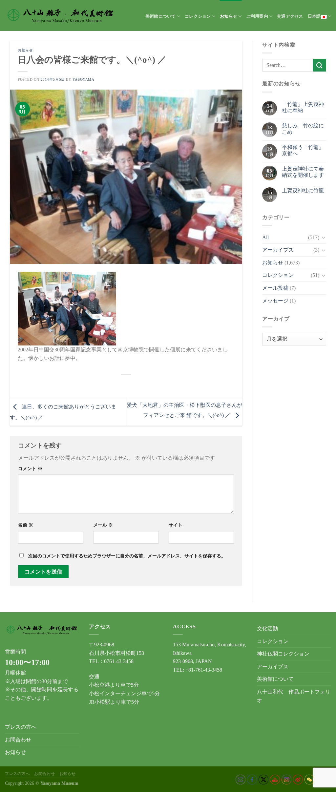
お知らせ (228, 16)
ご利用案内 (257, 16)
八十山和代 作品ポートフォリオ (293, 696)
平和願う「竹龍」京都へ (303, 150)
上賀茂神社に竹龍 (303, 190)
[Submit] (319, 65)
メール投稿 (275, 288)
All (265, 237)
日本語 (314, 16)
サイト (175, 525)
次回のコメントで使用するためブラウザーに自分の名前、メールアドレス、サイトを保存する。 (127, 555)
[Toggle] (323, 237)
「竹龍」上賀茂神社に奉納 (303, 107)
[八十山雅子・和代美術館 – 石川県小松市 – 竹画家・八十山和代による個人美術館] (60, 15)
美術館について (160, 16)
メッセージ (275, 300)
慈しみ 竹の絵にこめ (303, 129)
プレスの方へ (20, 727)
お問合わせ (18, 739)
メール (103, 525)
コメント (30, 468)
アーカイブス (278, 250)
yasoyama (83, 79)
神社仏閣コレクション (283, 654)
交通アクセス (290, 16)
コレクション (198, 16)
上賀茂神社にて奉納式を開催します (303, 172)
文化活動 (267, 628)
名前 (25, 525)
